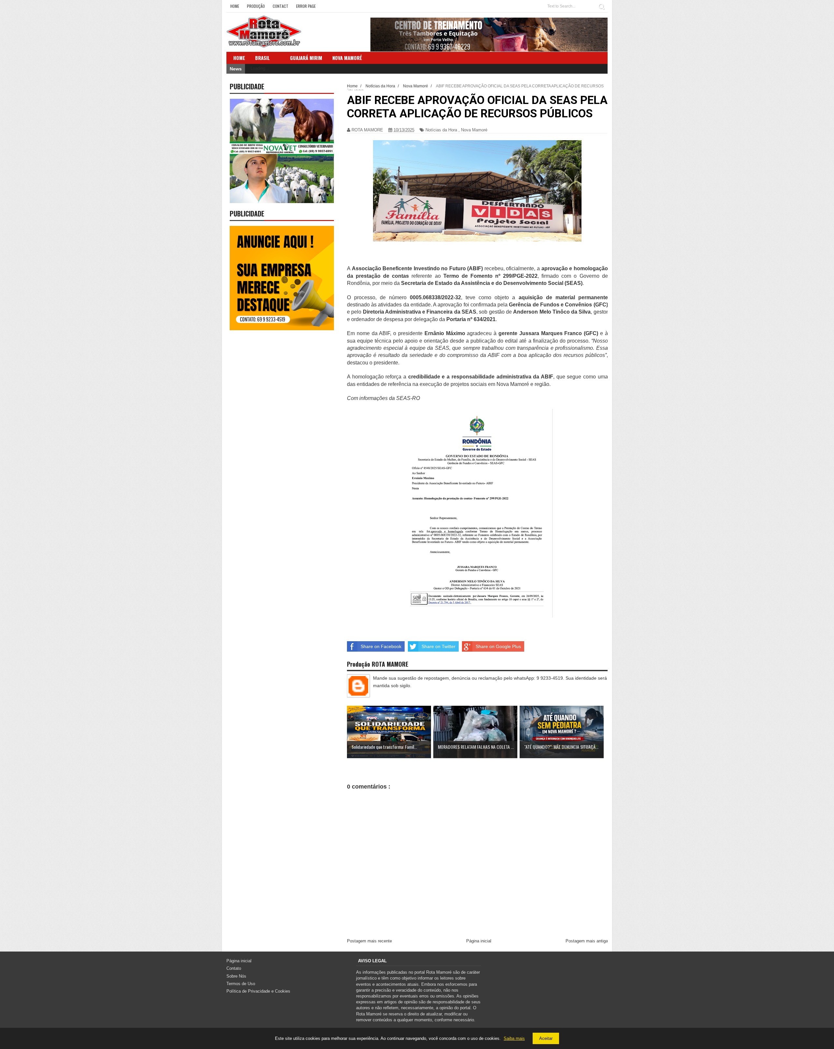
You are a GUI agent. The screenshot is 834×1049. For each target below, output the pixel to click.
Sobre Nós (236, 976)
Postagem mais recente (369, 940)
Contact (280, 6)
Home (234, 6)
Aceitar (546, 1038)
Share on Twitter (438, 646)
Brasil (262, 57)
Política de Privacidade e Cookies (258, 991)
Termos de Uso (240, 983)
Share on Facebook (381, 646)
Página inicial (478, 940)
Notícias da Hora (441, 129)
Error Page (306, 6)
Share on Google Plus (498, 646)
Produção (256, 6)
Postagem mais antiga (587, 940)
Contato (233, 968)
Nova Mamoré (474, 129)
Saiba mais (514, 1038)
